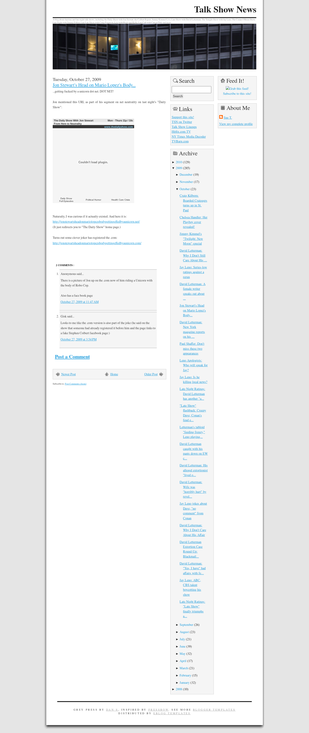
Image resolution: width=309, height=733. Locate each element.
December (186, 174)
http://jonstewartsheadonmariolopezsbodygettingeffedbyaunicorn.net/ (96, 221)
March (184, 668)
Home (114, 374)
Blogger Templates (214, 709)
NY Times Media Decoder (189, 136)
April (183, 661)
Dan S (112, 709)
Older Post (151, 374)
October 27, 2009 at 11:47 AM (80, 302)
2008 (179, 689)
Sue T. (228, 117)
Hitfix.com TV (181, 131)
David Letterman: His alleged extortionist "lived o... (194, 470)
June (182, 646)
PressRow (158, 709)
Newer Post (68, 374)
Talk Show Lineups (184, 127)
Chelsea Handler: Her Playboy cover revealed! (193, 222)
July (182, 639)
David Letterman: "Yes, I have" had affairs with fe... (193, 568)
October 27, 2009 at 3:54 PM (79, 339)
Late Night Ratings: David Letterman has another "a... (192, 394)
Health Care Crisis (120, 200)
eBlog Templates (172, 713)
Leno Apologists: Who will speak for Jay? (194, 365)
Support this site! (183, 117)
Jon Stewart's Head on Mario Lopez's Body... (94, 85)
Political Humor (93, 200)
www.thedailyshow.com (118, 126)
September (186, 624)
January (185, 682)
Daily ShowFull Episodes (66, 199)
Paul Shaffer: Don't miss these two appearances (192, 348)
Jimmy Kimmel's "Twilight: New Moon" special (191, 239)
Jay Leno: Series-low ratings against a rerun (193, 272)
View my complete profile (236, 124)
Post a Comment (72, 356)
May (182, 653)
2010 (179, 162)
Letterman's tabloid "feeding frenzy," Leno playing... (192, 432)
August (184, 632)
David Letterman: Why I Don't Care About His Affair (193, 530)
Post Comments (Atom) (75, 383)
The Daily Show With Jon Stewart (73, 120)
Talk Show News (225, 9)
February (185, 675)
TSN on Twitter (182, 122)
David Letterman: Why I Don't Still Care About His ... (193, 255)
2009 (179, 168)
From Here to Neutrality (68, 123)
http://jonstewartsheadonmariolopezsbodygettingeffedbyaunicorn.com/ (97, 243)
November (186, 182)
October (185, 189)
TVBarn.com (180, 141)
